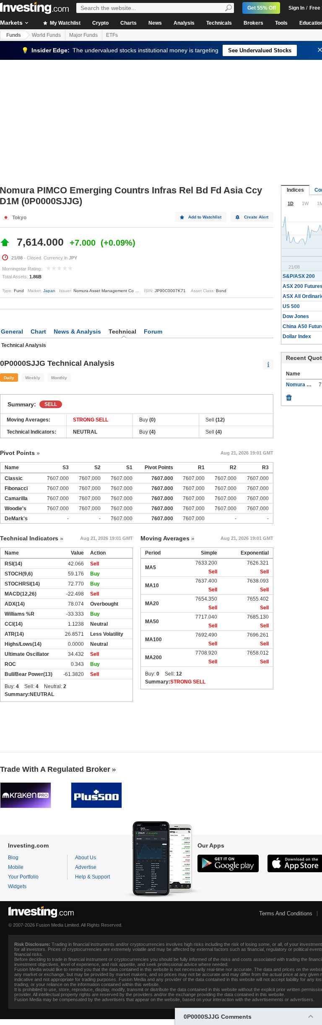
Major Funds (83, 35)
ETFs (112, 35)
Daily (9, 377)
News (155, 23)
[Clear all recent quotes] (289, 395)
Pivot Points (17, 453)
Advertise (85, 867)
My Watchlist (64, 23)
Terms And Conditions (285, 913)
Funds (13, 35)
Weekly (32, 377)
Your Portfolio (23, 877)
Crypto (100, 23)
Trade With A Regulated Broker (55, 769)
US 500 (291, 306)
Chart (38, 331)
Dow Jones (296, 316)
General (12, 331)
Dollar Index (297, 336)
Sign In (296, 8)
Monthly (59, 377)
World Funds (46, 35)
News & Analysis (77, 331)
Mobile (15, 867)
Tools (281, 23)
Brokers (253, 23)
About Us (85, 858)
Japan (49, 290)
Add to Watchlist (204, 217)
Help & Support (92, 877)
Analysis (184, 23)
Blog (13, 858)
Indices (295, 190)
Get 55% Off (261, 8)
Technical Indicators (29, 538)
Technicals (219, 23)
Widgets (17, 886)
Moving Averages (165, 538)
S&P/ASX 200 (299, 276)
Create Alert (256, 217)
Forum (153, 331)
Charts (128, 23)
